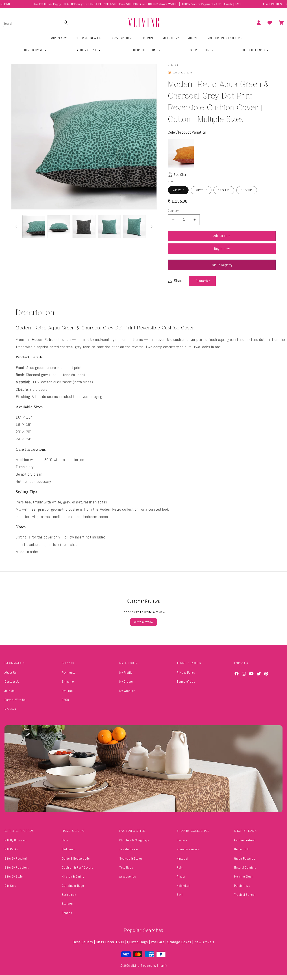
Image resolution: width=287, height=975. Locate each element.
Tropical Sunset (245, 895)
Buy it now (222, 249)
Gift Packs (11, 849)
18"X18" (223, 190)
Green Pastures (244, 858)
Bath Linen (69, 895)
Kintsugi (182, 858)
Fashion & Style (88, 50)
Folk (179, 867)
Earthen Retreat (245, 840)
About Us (10, 673)
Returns (67, 691)
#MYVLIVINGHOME (122, 38)
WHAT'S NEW (59, 38)
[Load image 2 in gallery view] (58, 226)
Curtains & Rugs (73, 886)
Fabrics (67, 913)
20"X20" (201, 190)
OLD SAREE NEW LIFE (89, 38)
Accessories (127, 876)
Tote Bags (126, 867)
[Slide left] (16, 227)
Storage (67, 904)
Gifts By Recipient (16, 867)
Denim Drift (242, 849)
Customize (203, 280)
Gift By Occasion (15, 840)
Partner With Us (15, 700)
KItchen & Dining (73, 876)
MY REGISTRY (171, 38)
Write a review (143, 622)
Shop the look (201, 50)
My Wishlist (127, 691)
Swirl (180, 895)
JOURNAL (148, 38)
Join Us (9, 691)
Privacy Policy (186, 673)
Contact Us (12, 681)
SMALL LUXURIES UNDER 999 (224, 38)
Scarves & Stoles (131, 858)
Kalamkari (183, 886)
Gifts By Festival (15, 858)
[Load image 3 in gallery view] (83, 226)
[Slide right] (152, 227)
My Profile (126, 673)
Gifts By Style (13, 876)
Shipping (68, 681)
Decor (66, 840)
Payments (69, 673)
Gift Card (10, 886)
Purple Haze (242, 886)
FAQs (65, 700)
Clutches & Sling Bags (134, 840)
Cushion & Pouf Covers (77, 867)
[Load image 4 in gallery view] (109, 226)
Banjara (182, 840)
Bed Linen (68, 849)
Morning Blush (243, 876)
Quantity (173, 211)
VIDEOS (192, 38)
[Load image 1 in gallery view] (33, 226)
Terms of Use (186, 681)
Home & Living (35, 50)
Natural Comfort (245, 867)
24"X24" (178, 190)
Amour (181, 876)
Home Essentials (188, 849)
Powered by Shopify (154, 966)
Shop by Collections (145, 50)
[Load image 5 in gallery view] (134, 226)
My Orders (126, 681)
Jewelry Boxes (129, 849)
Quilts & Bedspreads (76, 858)
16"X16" (246, 190)
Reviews (10, 709)
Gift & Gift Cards (255, 50)
